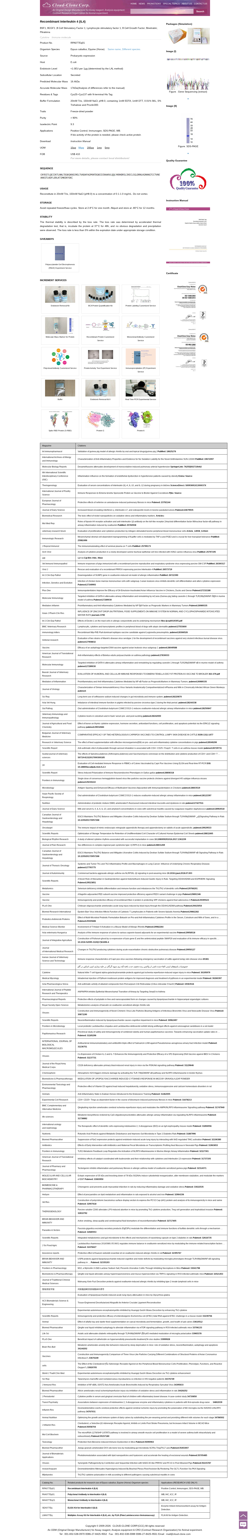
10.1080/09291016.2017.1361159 (170, 839)
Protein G (100, 431)
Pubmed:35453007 (180, 1448)
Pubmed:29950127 (186, 949)
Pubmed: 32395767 (172, 1253)
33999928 (165, 1339)
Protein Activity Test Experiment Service (100, 368)
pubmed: (82, 691)
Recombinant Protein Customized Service (100, 338)
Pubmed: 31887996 (186, 1134)
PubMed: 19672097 (204, 459)
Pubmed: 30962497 (168, 1020)
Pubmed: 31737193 (201, 1159)
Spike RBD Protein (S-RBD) (60, 431)
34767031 (91, 1411)
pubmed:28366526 (179, 632)
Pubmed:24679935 (184, 510)
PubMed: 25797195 (206, 552)
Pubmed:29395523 (200, 900)
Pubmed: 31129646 (184, 1065)
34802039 (217, 1402)
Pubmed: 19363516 (184, 984)
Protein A (140, 431)
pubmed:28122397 (202, 795)
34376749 (169, 1379)
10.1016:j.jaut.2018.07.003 (179, 873)
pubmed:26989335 (198, 681)
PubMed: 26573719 (163, 569)
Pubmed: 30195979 (200, 972)
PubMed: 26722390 (169, 575)
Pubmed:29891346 (191, 894)
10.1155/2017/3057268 (88, 820)
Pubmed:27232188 (201, 590)
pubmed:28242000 (152, 716)
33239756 (207, 1316)
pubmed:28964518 (215, 809)
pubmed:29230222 (87, 782)
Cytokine (44, 37)
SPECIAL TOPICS (171, 4)
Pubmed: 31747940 (215, 1107)
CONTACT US (200, 4)
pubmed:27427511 (194, 803)
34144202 (82, 1348)
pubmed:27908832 (87, 642)
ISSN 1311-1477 (205, 735)
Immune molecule (61, 37)
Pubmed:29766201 (188, 888)
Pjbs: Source (175, 493)
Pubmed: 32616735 (202, 1238)
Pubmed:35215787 (202, 1463)
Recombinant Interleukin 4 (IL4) (83, 1488)
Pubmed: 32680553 (87, 1232)
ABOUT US (187, 4)
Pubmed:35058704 (87, 1427)
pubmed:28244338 (187, 702)
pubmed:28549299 (208, 742)
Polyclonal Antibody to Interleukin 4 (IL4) (87, 1494)
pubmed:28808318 (165, 773)
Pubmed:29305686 (87, 921)
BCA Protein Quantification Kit (100, 306)
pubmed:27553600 (178, 626)
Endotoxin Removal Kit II (100, 399)
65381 (206, 959)
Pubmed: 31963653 (208, 1145)
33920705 (92, 1367)
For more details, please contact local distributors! (100, 158)
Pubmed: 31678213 (182, 1100)
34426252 (182, 1391)
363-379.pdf (214, 674)
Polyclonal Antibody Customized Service (60, 368)
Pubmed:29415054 (193, 906)
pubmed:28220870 (173, 697)
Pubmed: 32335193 (100, 1262)
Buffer (60, 399)
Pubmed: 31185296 (87, 1035)
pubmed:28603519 (191, 788)
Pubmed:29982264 (154, 927)
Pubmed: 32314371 (197, 1168)
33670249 (93, 1358)
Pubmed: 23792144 (161, 502)
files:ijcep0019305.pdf (171, 621)
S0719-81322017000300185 (91, 757)
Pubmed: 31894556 (202, 1126)
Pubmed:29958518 (186, 932)
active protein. (133, 134)
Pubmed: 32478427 (87, 1247)
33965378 (197, 1333)
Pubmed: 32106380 (211, 1139)
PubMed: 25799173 (141, 546)
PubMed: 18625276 (166, 451)
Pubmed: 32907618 (87, 1204)
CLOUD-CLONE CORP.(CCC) (129, 1525)
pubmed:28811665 (204, 833)
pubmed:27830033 (160, 655)
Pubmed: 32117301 (199, 1151)
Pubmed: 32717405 (167, 1221)
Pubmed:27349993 (87, 585)
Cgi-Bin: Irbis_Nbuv (93, 558)
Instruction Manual (80, 141)
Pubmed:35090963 (145, 1442)
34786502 (219, 1417)
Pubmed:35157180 (100, 1436)
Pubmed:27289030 (103, 600)
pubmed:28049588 (168, 647)
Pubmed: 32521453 (213, 1274)
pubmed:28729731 (213, 748)
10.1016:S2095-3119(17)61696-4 (93, 942)
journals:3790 (98, 615)
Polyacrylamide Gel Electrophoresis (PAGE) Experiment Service (60, 266)
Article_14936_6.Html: (197, 531)
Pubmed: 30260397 (212, 978)
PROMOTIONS (154, 4)
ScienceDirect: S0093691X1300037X (188, 485)
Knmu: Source (185, 476)
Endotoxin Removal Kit (60, 306)
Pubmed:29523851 (87, 882)
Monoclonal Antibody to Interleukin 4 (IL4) (87, 1500)
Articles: (160, 516)
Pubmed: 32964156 (174, 1194)
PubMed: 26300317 (216, 563)
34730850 (192, 1396)
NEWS (142, 4)
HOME (134, 4)
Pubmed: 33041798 (190, 1268)
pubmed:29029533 (202, 828)
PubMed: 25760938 (127, 525)
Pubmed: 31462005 (161, 1094)
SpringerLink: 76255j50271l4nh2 (186, 467)
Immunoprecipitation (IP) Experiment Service (141, 370)
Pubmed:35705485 (198, 1455)
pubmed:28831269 (156, 845)
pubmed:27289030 (87, 666)
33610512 (198, 1322)
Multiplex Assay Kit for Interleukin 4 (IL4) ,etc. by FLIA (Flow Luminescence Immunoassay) (111, 1515)
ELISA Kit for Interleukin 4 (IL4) (82, 1508)
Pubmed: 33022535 (194, 1187)
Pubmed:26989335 (198, 605)
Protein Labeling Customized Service (141, 306)
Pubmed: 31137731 (87, 1058)
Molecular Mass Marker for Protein (60, 337)
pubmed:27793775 (87, 867)
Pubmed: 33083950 (94, 1179)
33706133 (197, 1327)
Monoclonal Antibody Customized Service (140, 338)
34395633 (179, 1385)
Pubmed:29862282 (190, 912)
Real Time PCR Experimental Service (140, 399)
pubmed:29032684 (95, 727)
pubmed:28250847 (202, 708)
